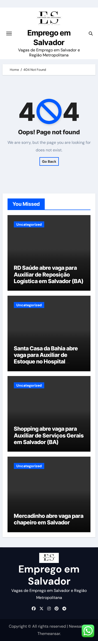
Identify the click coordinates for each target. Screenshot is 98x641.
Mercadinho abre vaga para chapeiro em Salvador (48, 519)
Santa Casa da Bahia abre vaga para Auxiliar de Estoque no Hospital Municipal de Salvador (46, 358)
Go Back (49, 161)
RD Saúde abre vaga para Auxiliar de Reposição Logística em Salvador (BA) (48, 274)
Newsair (76, 626)
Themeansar (48, 633)
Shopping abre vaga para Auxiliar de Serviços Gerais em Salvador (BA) (49, 435)
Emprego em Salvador (49, 575)
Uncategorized (29, 224)
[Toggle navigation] (9, 33)
